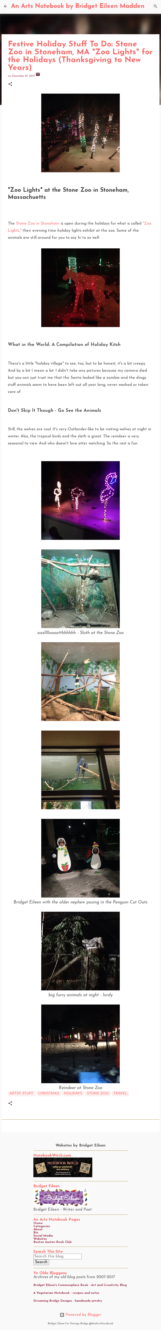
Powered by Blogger (83, 1315)
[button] (10, 84)
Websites (40, 1239)
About (38, 1229)
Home (38, 1223)
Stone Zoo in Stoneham (37, 224)
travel (120, 1093)
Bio (35, 1232)
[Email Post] (38, 76)
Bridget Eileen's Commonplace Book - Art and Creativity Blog (80, 1285)
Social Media (43, 1235)
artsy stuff (21, 1093)
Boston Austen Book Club (52, 1242)
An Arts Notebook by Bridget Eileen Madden (78, 6)
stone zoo (98, 1093)
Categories (41, 1226)
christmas (48, 1093)
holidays (73, 1093)
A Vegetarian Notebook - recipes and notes (66, 1293)
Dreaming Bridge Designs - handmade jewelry (67, 1300)
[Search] (150, 6)
